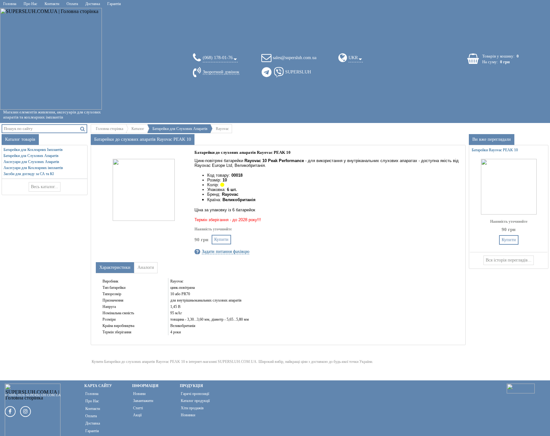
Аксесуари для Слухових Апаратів (31, 162)
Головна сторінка (109, 128)
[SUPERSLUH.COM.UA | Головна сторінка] (51, 59)
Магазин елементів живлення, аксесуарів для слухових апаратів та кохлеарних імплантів (52, 114)
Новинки (188, 415)
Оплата (72, 4)
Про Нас (30, 4)
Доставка (92, 4)
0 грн (505, 61)
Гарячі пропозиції (195, 394)
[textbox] (40, 128)
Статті (138, 408)
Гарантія (114, 4)
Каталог (137, 128)
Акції (137, 415)
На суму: (490, 61)
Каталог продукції (195, 401)
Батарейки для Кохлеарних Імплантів (33, 149)
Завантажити (143, 401)
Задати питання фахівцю (225, 251)
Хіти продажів (192, 408)
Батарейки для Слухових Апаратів (180, 128)
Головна (9, 4)
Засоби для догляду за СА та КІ (29, 174)
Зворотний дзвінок (221, 72)
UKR (353, 57)
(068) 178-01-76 (218, 57)
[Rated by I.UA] (521, 391)
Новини (139, 394)
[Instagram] (25, 411)
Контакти (52, 4)
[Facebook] (10, 411)
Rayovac (222, 128)
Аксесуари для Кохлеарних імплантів (33, 168)
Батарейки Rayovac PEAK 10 (495, 150)
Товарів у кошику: (498, 56)
